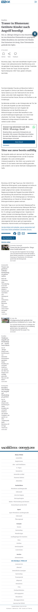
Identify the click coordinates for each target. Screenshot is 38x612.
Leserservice (19, 564)
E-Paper (19, 468)
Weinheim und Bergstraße (19, 488)
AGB (20, 608)
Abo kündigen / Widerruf (19, 561)
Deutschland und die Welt (19, 505)
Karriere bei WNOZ (19, 603)
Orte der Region (19, 495)
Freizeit (19, 524)
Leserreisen (19, 550)
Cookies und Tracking (27, 608)
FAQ (19, 587)
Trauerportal (19, 577)
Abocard (19, 567)
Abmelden (19, 481)
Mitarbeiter (19, 597)
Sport (19, 509)
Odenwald (19, 492)
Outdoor (19, 543)
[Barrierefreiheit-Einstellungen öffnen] (35, 33)
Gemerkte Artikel (19, 474)
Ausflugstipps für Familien (19, 537)
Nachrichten (19, 485)
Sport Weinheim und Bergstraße (19, 512)
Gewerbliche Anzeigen (19, 570)
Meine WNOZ (19, 455)
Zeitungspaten (19, 593)
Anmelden (19, 458)
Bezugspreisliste (19, 600)
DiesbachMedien (19, 590)
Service (19, 554)
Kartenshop (19, 530)
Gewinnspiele (19, 546)
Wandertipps (19, 533)
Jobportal (19, 580)
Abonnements (19, 557)
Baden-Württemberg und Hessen (19, 501)
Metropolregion (19, 498)
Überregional (19, 519)
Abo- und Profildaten (19, 464)
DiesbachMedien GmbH (19, 606)
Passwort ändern (19, 477)
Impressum (6, 145)
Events (19, 527)
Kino (19, 540)
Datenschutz (15, 608)
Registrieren (19, 461)
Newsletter (19, 471)
